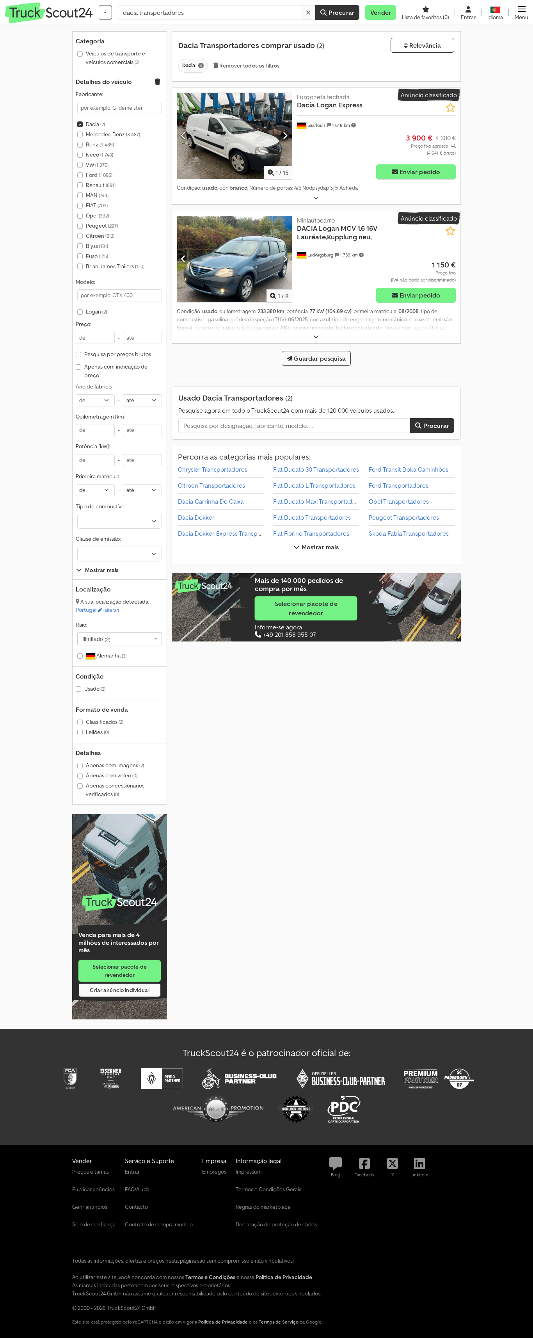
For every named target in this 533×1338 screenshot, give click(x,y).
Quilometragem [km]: (101, 416)
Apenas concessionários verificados (115, 790)
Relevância (424, 45)
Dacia (95, 124)
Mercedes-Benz (113, 134)
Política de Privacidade (223, 1322)
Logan (96, 311)
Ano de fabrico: (94, 386)
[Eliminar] (308, 12)
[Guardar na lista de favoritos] (450, 107)
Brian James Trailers (115, 266)
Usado (94, 688)
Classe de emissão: (98, 538)
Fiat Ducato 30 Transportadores (316, 469)
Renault (100, 185)
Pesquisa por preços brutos (117, 354)
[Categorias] (105, 12)
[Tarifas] (119, 902)
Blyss (97, 245)
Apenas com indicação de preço (115, 371)
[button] (521, 12)
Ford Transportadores (398, 485)
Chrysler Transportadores (212, 469)
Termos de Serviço (278, 1322)
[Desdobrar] (316, 198)
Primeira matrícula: (98, 476)
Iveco (99, 154)
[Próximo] (285, 136)
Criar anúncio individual (119, 990)
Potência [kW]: (93, 446)
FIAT (97, 205)
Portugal (97, 609)
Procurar (340, 12)
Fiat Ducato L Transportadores (314, 485)
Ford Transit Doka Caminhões (408, 469)
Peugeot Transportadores (404, 517)
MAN (97, 195)
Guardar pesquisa (319, 358)
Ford (99, 174)
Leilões (97, 732)
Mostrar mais (319, 547)
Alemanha (110, 655)
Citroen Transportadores (211, 485)
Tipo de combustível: (101, 506)
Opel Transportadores (399, 501)
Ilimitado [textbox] (96, 639)
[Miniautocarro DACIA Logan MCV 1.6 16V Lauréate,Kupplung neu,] (234, 259)
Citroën (100, 235)
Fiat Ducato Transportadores (312, 517)
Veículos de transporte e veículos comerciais (115, 58)
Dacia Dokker (196, 517)
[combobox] (119, 638)
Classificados (104, 721)
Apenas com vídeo (111, 775)
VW (97, 164)
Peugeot (102, 225)
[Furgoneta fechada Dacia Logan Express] (234, 136)
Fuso (97, 256)
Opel (97, 215)
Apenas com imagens (115, 765)
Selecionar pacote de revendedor (119, 970)
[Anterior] (184, 136)
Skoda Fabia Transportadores (409, 533)
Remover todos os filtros (249, 65)
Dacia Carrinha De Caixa (210, 501)
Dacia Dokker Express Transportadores (231, 533)
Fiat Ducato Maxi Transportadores (318, 501)
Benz (100, 144)
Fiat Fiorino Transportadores (311, 533)
